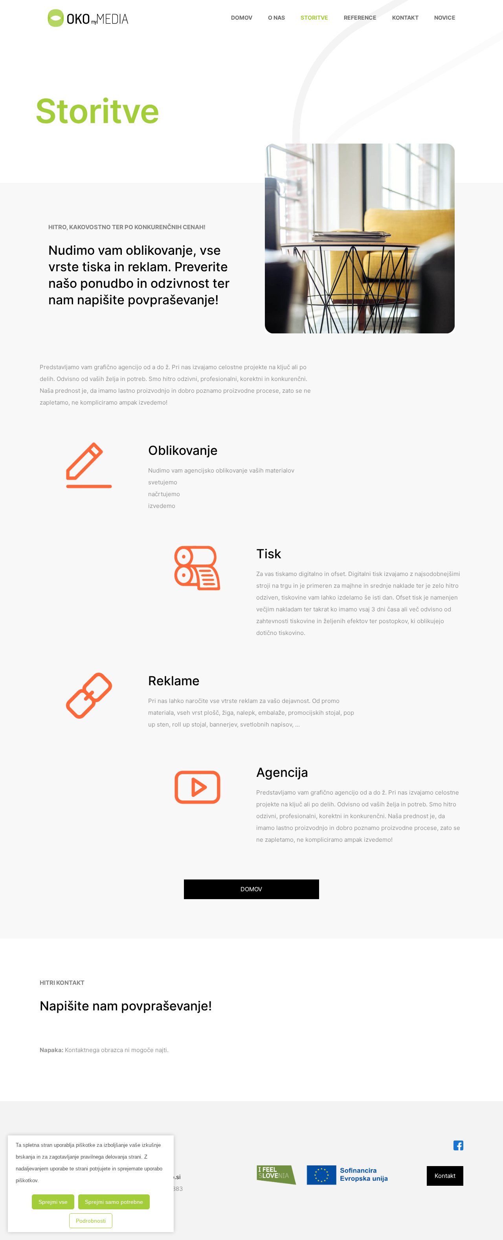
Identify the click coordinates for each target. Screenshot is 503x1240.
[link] (458, 1145)
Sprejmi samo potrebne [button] (114, 1202)
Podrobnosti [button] (91, 1221)
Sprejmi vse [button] (53, 1202)
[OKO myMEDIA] (88, 17)
